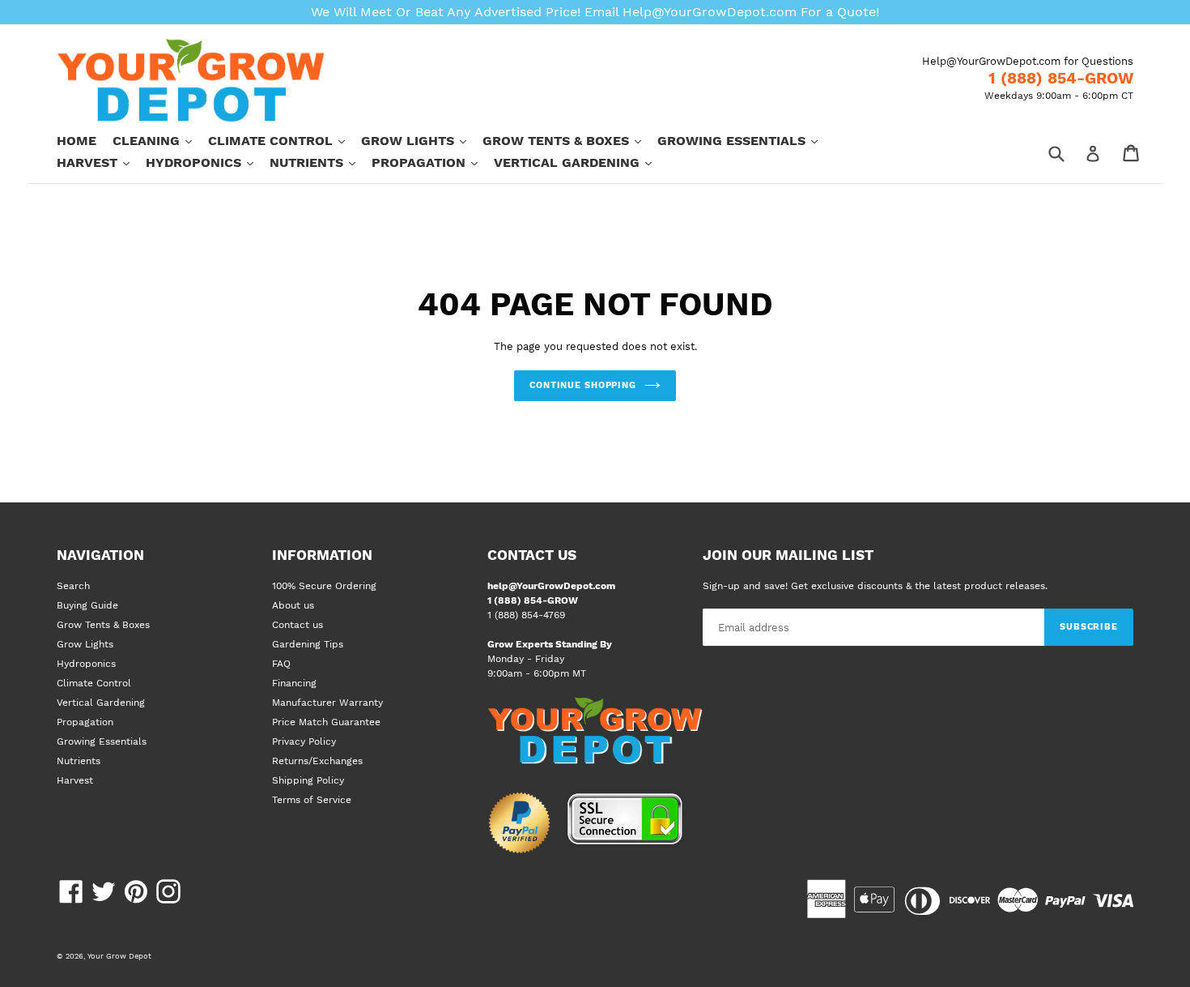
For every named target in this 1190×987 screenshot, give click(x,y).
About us (293, 605)
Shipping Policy (308, 780)
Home (76, 140)
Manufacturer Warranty (327, 702)
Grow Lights (421, 140)
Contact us (297, 624)
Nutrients (321, 162)
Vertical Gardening (581, 162)
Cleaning (160, 140)
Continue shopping (582, 385)
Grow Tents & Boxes (569, 140)
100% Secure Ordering (324, 586)
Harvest (101, 162)
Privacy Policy (304, 741)
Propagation (433, 162)
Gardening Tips (307, 644)
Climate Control (284, 140)
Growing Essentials (745, 140)
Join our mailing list (788, 555)
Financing (294, 683)
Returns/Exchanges (317, 761)
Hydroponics (208, 162)
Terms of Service (311, 799)
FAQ (281, 663)
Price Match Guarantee (326, 722)
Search (73, 586)
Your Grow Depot (119, 955)
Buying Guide (87, 605)
